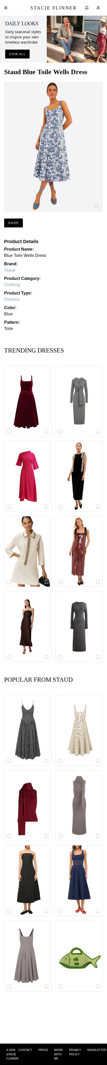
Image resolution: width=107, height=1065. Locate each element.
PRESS (43, 1049)
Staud (9, 270)
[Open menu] (5, 8)
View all (17, 54)
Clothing (12, 285)
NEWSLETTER (96, 1049)
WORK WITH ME (58, 1054)
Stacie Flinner (53, 7)
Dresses (11, 299)
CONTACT (25, 1049)
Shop (13, 223)
